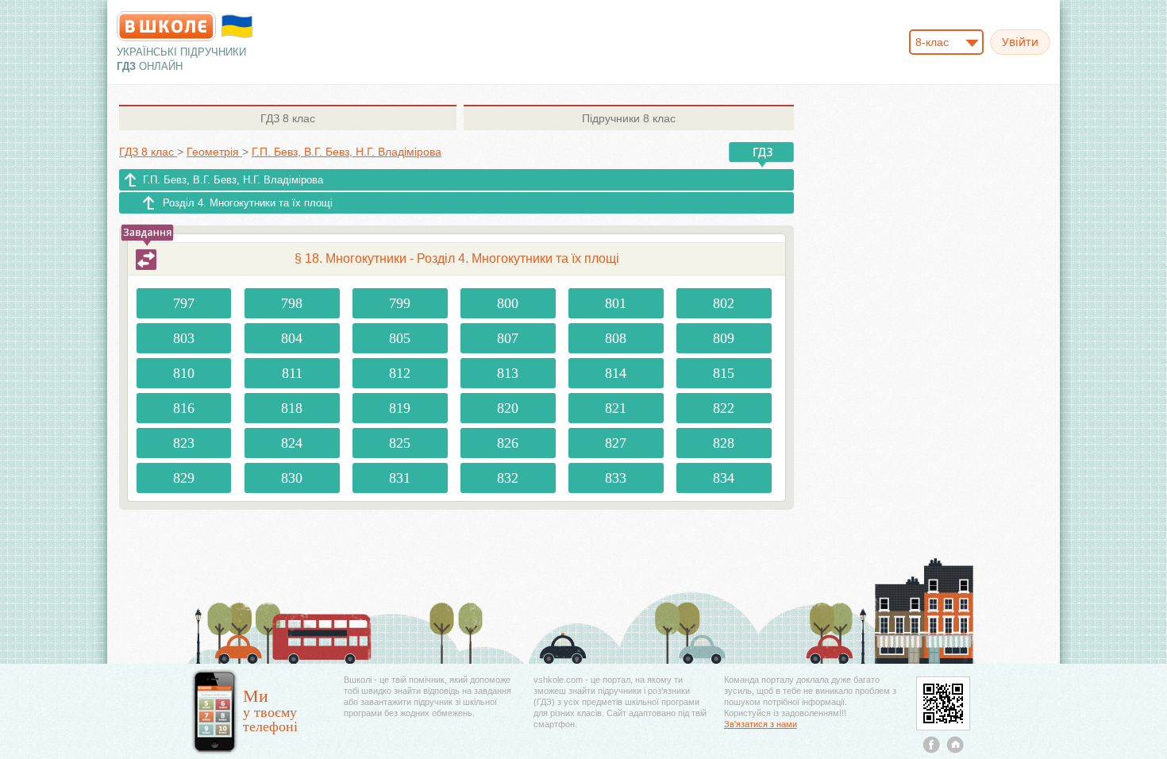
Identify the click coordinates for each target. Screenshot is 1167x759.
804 (291, 338)
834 (723, 478)
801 (615, 303)
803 (183, 338)
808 (615, 338)
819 (399, 408)
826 (507, 443)
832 (507, 478)
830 (291, 478)
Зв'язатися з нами (760, 724)
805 (399, 338)
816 (183, 408)
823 (183, 443)
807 (507, 338)
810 (183, 373)
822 (723, 408)
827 (615, 443)
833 (615, 478)
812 (399, 373)
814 (615, 373)
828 (723, 443)
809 (723, 338)
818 (291, 408)
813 (507, 373)
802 (723, 303)
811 (292, 373)
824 (291, 443)
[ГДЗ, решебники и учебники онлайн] (166, 26)
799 (399, 303)
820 (507, 408)
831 (399, 478)
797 (183, 303)
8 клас (287, 118)
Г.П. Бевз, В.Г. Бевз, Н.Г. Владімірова (233, 180)
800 (507, 303)
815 (723, 373)
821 (615, 408)
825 (399, 443)
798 (291, 303)
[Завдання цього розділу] (146, 259)
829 (183, 478)
